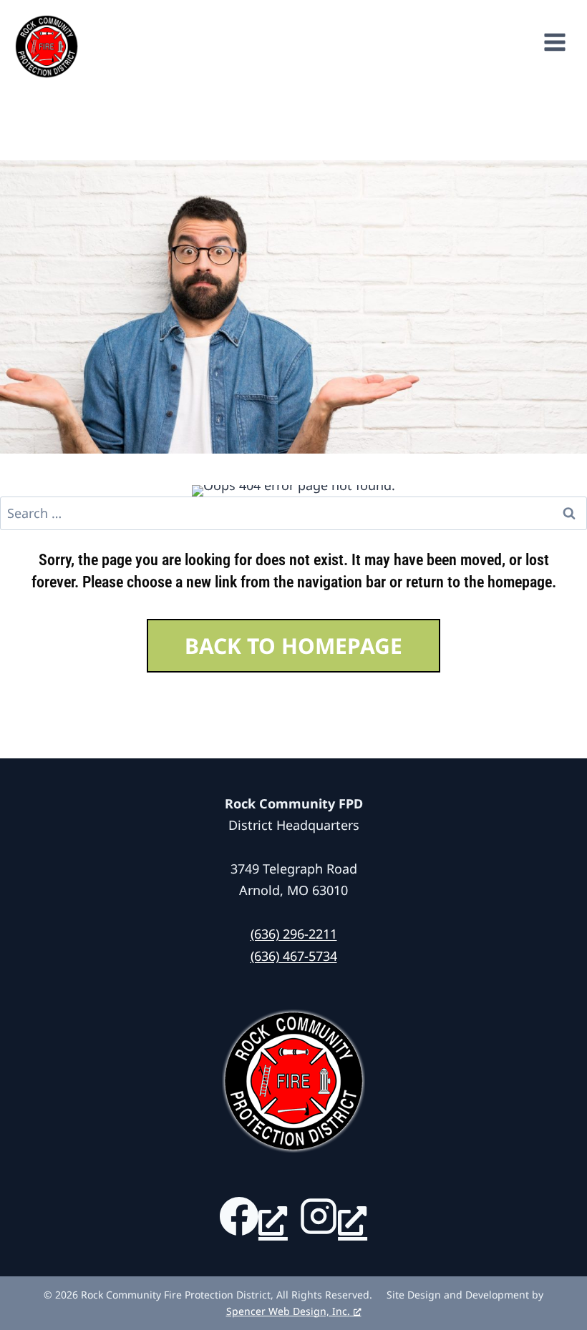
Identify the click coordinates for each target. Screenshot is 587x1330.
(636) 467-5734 (294, 955)
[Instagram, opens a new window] (333, 1216)
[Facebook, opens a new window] (253, 1216)
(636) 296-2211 (294, 933)
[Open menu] (562, 39)
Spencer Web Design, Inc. (288, 1311)
